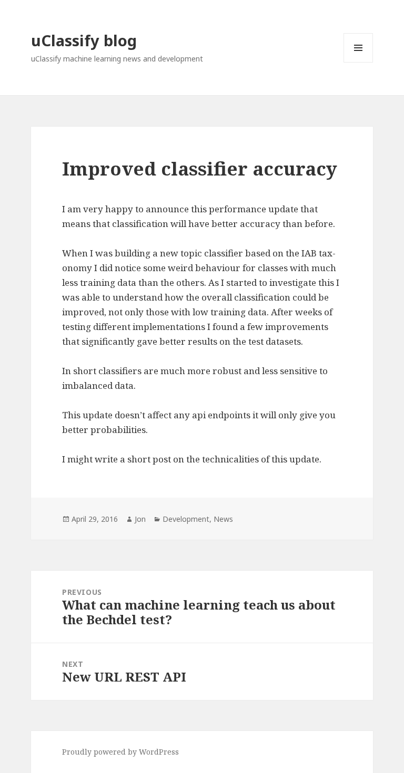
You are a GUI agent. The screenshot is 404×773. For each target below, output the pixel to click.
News (223, 519)
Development (186, 519)
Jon (140, 519)
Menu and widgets (358, 62)
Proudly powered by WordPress (120, 752)
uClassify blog (84, 40)
